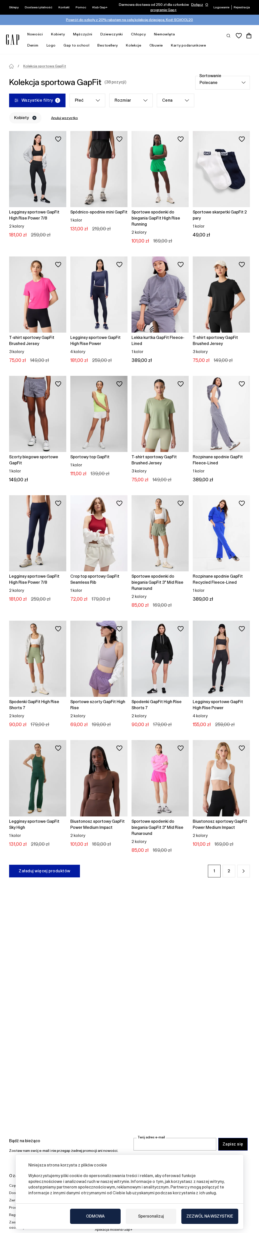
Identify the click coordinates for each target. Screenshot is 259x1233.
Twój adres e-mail (151, 1137)
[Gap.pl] (12, 39)
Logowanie (221, 7)
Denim (32, 45)
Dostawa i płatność (38, 7)
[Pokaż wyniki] (229, 35)
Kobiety (58, 34)
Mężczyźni (82, 34)
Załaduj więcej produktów (44, 871)
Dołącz (197, 5)
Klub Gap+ (99, 7)
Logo (51, 45)
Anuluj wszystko (64, 118)
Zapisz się (233, 1144)
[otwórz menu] (45, 34)
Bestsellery (107, 45)
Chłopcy (138, 34)
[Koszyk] (249, 36)
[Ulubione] (239, 36)
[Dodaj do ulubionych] (58, 139)
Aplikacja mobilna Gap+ (114, 1229)
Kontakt (64, 7)
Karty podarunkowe (188, 45)
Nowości (35, 34)
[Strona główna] (11, 66)
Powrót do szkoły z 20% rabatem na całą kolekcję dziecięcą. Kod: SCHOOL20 (129, 20)
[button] (243, 871)
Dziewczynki (111, 34)
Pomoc (81, 7)
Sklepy (14, 7)
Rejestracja (242, 7)
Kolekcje (133, 45)
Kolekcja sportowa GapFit (44, 66)
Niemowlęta (164, 34)
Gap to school (76, 45)
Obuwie (156, 45)
